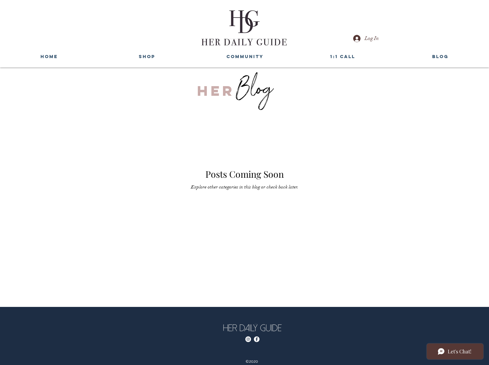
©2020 (252, 361)
